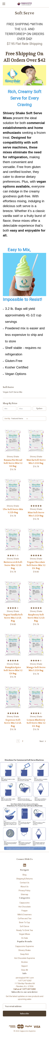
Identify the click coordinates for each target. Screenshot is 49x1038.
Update (39, 408)
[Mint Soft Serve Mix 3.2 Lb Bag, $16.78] (36, 490)
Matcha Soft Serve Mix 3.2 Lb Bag (36, 461)
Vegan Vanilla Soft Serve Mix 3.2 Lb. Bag (13, 617)
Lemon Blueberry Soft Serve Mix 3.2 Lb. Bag (36, 723)
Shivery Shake (24, 950)
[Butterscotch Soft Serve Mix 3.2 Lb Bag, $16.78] (13, 539)
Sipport (24, 966)
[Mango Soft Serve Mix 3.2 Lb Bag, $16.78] (36, 644)
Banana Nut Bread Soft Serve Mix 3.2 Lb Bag (13, 463)
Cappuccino (24, 903)
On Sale (24, 938)
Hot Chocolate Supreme (24, 958)
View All (24, 970)
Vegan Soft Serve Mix (12, 392)
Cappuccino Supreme (24, 946)
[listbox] (20, 419)
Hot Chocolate (25, 907)
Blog (24, 875)
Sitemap (24, 894)
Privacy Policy (24, 890)
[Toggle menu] (3, 3)
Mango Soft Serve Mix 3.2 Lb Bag (36, 669)
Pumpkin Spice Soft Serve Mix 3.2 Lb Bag (13, 670)
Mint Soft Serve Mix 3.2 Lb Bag (36, 514)
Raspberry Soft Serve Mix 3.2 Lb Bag (36, 617)
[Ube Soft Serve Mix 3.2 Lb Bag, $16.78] (13, 490)
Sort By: (7, 418)
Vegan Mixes (24, 934)
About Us (24, 886)
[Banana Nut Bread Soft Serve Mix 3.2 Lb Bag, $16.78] (13, 440)
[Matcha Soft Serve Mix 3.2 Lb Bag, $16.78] (36, 440)
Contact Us (24, 883)
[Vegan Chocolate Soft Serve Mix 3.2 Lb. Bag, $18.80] (36, 539)
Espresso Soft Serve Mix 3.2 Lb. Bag (13, 723)
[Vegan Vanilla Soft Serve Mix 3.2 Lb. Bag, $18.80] (13, 592)
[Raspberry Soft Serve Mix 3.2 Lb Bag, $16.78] (36, 592)
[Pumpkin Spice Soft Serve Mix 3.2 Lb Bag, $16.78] (13, 644)
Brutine (24, 962)
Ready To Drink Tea (24, 930)
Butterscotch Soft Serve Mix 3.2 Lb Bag (13, 565)
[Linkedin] (24, 865)
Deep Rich (24, 954)
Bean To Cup (24, 922)
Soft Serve (24, 926)
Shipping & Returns (24, 879)
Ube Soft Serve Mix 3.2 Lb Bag (13, 511)
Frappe (24, 911)
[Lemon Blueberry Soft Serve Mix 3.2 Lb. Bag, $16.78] (36, 697)
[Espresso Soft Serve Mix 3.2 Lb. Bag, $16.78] (13, 697)
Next (42, 741)
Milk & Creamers (25, 914)
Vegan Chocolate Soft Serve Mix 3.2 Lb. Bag (36, 565)
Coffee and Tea (24, 918)
